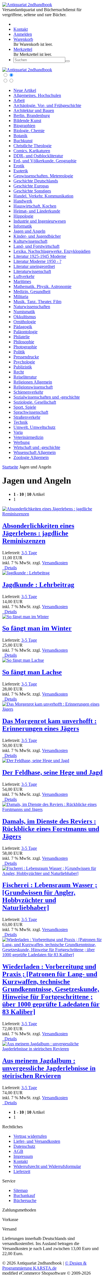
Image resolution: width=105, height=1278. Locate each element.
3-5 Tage (29, 552)
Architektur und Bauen (33, 110)
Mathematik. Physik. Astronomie (42, 286)
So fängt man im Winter (37, 628)
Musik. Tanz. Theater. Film (37, 301)
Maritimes (22, 281)
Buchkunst (22, 140)
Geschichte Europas (31, 186)
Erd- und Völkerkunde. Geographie (44, 160)
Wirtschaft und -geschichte (36, 447)
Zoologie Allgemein (31, 457)
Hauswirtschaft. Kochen (34, 206)
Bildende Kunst (27, 120)
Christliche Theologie (32, 145)
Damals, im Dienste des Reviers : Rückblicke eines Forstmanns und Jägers (50, 829)
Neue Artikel (24, 90)
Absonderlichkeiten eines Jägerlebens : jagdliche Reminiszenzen (38, 533)
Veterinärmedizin (28, 437)
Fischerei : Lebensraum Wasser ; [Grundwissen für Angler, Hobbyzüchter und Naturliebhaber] (49, 896)
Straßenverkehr (26, 417)
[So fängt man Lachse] (23, 660)
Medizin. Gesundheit (31, 291)
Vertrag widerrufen (30, 1136)
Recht (18, 372)
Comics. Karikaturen (31, 150)
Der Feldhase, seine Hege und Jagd (52, 772)
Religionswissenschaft (33, 387)
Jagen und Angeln (29, 231)
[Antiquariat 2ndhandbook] (27, 4)
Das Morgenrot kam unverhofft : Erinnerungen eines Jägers (49, 724)
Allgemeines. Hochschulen (37, 95)
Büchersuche (24, 1200)
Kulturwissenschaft (30, 241)
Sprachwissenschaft (30, 412)
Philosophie (23, 341)
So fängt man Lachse (32, 672)
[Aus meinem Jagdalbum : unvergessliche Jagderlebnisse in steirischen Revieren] (52, 1048)
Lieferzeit (21, 1171)
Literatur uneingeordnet (34, 266)
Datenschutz (24, 1146)
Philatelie (21, 336)
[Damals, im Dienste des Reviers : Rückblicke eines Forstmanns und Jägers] (52, 809)
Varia (18, 432)
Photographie (25, 346)
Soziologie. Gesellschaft (34, 402)
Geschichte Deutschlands (35, 181)
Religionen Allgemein (32, 382)
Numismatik (24, 311)
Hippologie (23, 216)
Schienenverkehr (28, 392)
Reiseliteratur (25, 377)
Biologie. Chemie (29, 130)
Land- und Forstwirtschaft (36, 246)
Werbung (21, 442)
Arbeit (19, 100)
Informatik (22, 226)
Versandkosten (55, 562)
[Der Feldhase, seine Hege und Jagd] (35, 760)
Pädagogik (22, 326)
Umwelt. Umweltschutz (34, 427)
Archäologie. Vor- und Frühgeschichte (47, 105)
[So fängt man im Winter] (25, 616)
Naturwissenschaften (31, 306)
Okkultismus (24, 316)
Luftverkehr (23, 276)
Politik (19, 351)
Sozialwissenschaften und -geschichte (46, 397)
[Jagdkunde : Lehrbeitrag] (26, 572)
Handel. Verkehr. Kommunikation (43, 196)
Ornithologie (24, 321)
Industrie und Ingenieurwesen (39, 221)
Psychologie (24, 362)
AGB (18, 1151)
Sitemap (20, 1190)
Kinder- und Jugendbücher (37, 236)
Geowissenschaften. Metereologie (43, 175)
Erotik (18, 165)
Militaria (20, 296)
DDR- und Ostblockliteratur (38, 155)
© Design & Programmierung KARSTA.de (44, 1265)
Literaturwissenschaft (32, 271)
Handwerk (22, 201)
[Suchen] (67, 61)
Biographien (24, 125)
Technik (20, 422)
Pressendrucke (26, 356)
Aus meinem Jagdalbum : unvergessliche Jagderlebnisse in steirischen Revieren (48, 1068)
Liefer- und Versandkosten (36, 1141)
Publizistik (22, 367)
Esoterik (20, 170)
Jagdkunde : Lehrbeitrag (38, 584)
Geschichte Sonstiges (32, 191)
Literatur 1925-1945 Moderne (39, 256)
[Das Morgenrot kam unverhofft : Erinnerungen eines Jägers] (52, 709)
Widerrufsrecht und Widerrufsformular (47, 1166)
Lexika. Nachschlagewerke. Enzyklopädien (51, 251)
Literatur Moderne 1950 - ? (37, 261)
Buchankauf (24, 1195)
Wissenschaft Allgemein (34, 452)
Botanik (20, 135)
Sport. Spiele (24, 407)
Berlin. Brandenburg (31, 115)
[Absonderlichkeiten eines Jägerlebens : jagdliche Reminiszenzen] (52, 513)
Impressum (23, 1156)
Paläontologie (25, 331)
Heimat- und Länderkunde (36, 211)
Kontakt (20, 1161)
